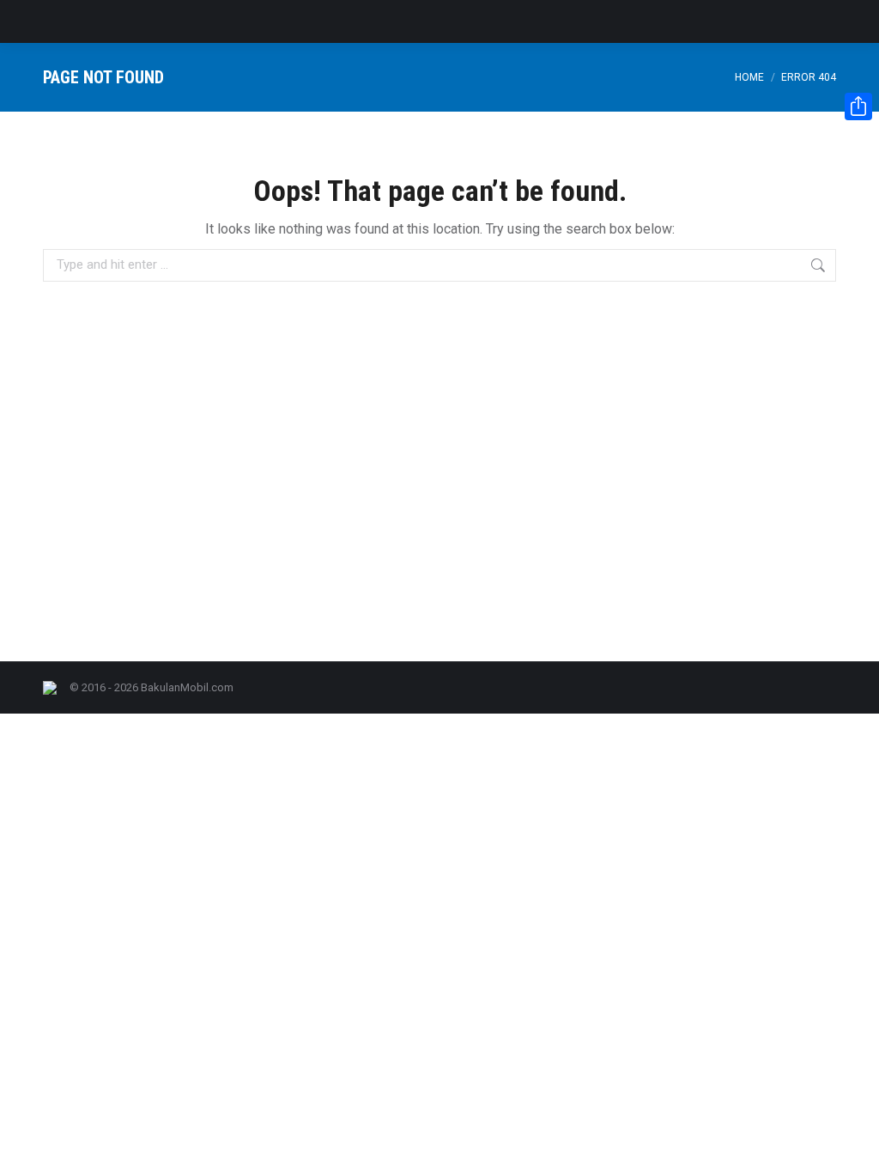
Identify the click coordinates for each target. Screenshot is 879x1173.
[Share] (858, 106)
